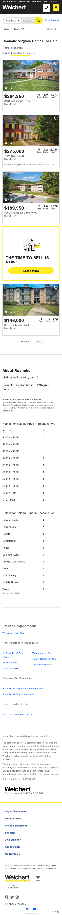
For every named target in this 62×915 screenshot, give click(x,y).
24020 (13, 714)
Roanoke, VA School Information (18, 694)
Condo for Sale (10, 668)
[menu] (56, 8)
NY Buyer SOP (13, 854)
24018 (5, 714)
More (17, 29)
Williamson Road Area (13, 633)
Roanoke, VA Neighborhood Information (22, 688)
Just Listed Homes (41, 664)
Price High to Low (20, 53)
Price (6, 29)
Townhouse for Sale (42, 653)
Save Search (51, 20)
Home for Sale (9, 662)
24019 (28, 714)
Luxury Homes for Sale (44, 659)
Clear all (52, 29)
